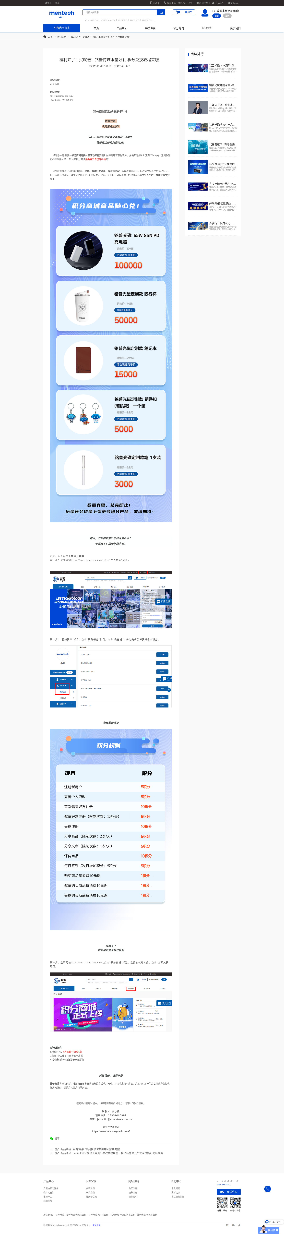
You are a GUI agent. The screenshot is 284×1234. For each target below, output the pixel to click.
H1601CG (135, 20)
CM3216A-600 (108, 20)
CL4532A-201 (92, 20)
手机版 (156, 3)
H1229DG (147, 20)
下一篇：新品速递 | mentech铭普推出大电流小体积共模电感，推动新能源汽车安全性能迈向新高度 (106, 1153)
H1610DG (123, 20)
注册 (57, 3)
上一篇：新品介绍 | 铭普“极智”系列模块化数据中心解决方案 (85, 1149)
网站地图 (96, 1225)
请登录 (48, 3)
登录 (217, 16)
